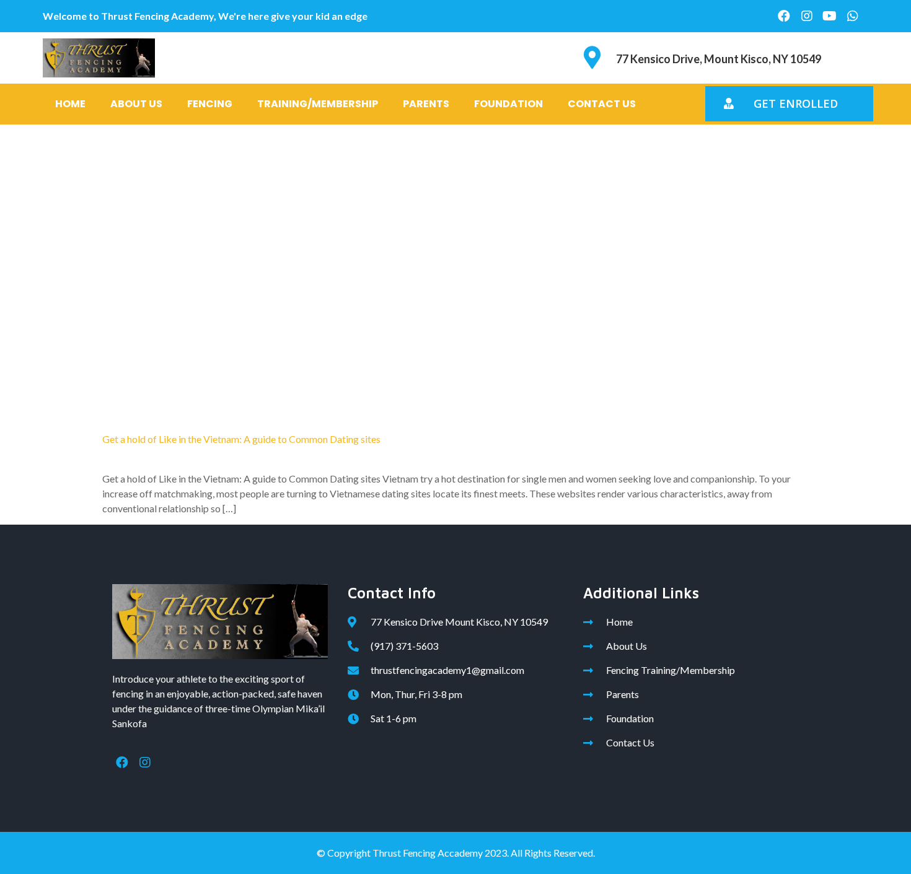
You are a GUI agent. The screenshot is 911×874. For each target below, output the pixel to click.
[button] (789, 103)
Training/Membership (317, 104)
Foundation (508, 104)
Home (70, 104)
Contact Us (602, 104)
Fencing (209, 104)
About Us (136, 104)
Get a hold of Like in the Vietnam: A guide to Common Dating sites (241, 439)
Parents (426, 104)
